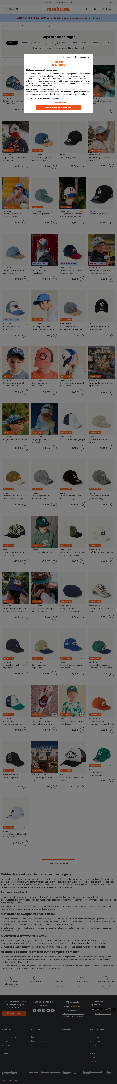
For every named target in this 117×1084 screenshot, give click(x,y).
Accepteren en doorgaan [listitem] (58, 107)
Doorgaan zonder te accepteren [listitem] (76, 57)
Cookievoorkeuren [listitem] (59, 102)
